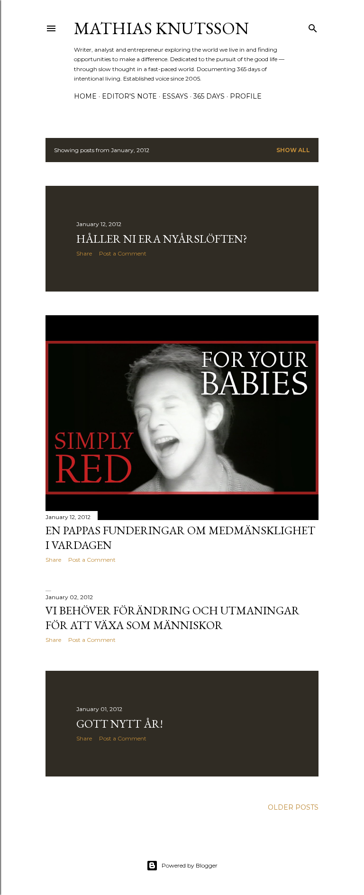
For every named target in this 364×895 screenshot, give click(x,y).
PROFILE (246, 96)
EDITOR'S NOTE (129, 96)
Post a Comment (122, 253)
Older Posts (293, 807)
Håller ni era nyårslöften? (161, 238)
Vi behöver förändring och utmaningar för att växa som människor (173, 617)
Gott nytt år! (119, 723)
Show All (293, 150)
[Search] (312, 26)
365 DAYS (209, 96)
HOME (85, 96)
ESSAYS (175, 96)
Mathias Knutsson (161, 28)
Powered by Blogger (190, 865)
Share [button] (84, 253)
